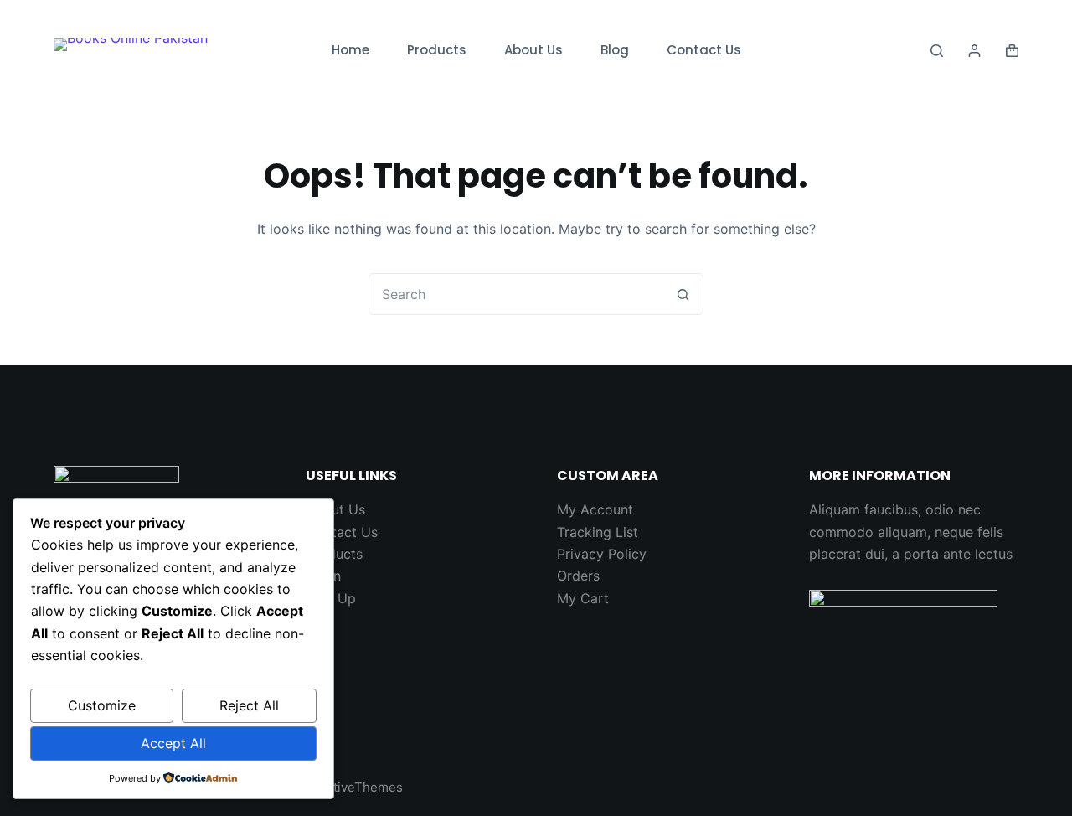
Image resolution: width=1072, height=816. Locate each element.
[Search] (936, 50)
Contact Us (704, 50)
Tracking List (597, 532)
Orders (578, 575)
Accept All (173, 743)
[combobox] (515, 294)
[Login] (974, 50)
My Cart (583, 598)
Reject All (249, 705)
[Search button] (682, 294)
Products (436, 50)
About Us (533, 50)
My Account (595, 509)
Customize (102, 705)
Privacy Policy (602, 553)
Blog (614, 50)
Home (350, 50)
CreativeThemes (354, 787)
